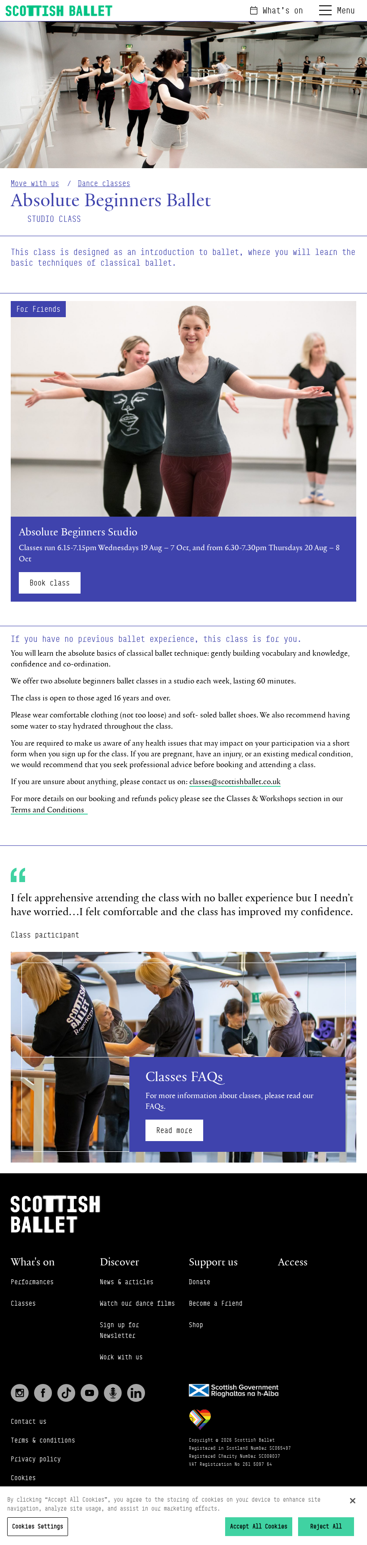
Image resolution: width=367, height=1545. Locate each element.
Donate (199, 1282)
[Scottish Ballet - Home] (59, 10)
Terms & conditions (43, 1440)
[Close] (353, 1501)
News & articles (127, 1282)
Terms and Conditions (49, 809)
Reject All (326, 1526)
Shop (196, 1325)
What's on (283, 10)
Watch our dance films (137, 1303)
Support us (213, 1261)
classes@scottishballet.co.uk (235, 781)
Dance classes (104, 183)
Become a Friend (216, 1303)
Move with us (35, 183)
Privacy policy (36, 1459)
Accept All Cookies (258, 1526)
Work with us (121, 1357)
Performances (32, 1282)
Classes (23, 1303)
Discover (119, 1261)
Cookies (23, 1477)
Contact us (29, 1421)
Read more (174, 1130)
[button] (183, 451)
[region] (183, 1515)
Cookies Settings (37, 1526)
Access (292, 1261)
